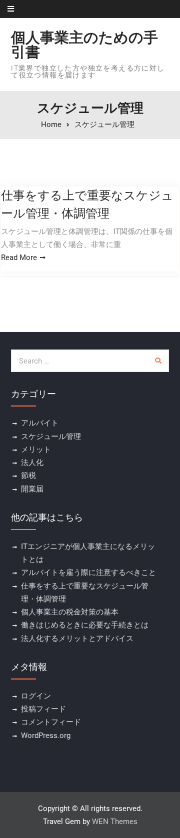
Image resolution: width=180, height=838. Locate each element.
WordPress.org (45, 735)
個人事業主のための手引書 (84, 45)
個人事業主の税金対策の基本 (69, 612)
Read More (19, 257)
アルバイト (39, 423)
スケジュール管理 (51, 436)
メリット (36, 449)
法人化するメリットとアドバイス (77, 638)
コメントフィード (51, 722)
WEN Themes (115, 821)
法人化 (32, 462)
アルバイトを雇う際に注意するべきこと (88, 572)
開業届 (32, 489)
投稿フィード (43, 709)
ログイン (36, 696)
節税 (28, 475)
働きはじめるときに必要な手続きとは (84, 625)
